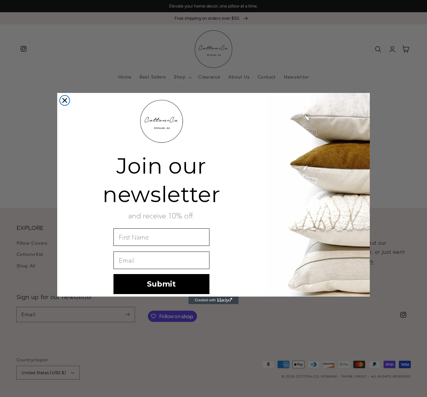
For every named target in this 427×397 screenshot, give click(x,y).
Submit (161, 283)
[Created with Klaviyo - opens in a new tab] (213, 300)
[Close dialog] (65, 100)
